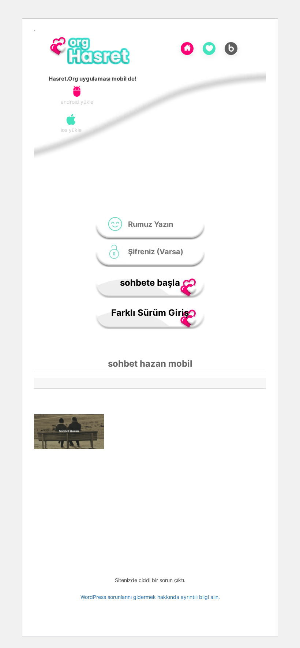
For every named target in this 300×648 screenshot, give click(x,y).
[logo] (92, 52)
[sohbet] (187, 47)
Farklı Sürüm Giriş (150, 312)
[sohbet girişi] (209, 48)
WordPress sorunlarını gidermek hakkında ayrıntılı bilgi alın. (150, 597)
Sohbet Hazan (147, 421)
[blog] (231, 47)
